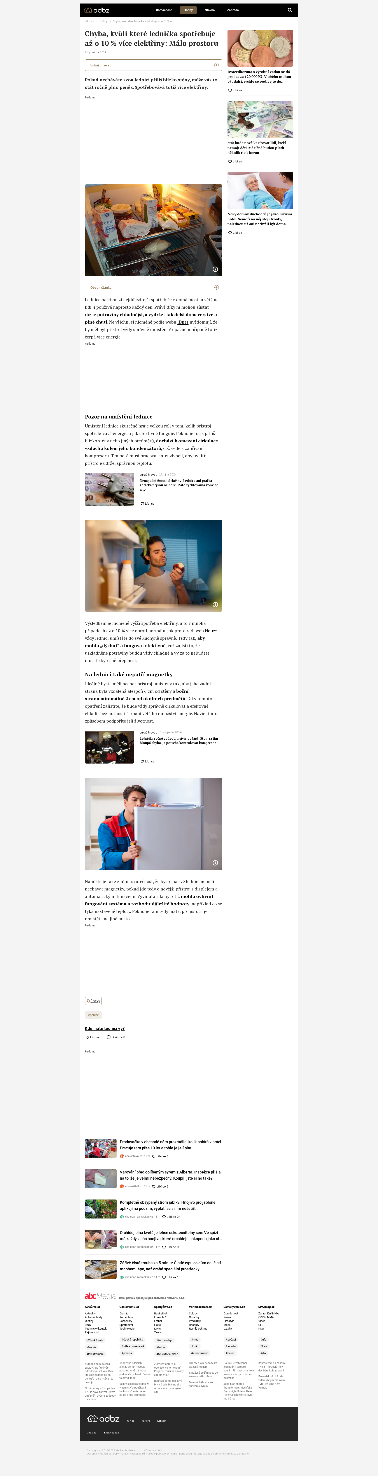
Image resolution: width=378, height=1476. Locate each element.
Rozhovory (125, 1321)
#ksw (264, 1346)
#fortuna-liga (164, 1340)
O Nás (130, 1420)
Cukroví (193, 1313)
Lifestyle (229, 1321)
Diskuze (118, 1037)
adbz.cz (89, 21)
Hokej (157, 1324)
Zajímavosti (92, 1332)
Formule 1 (160, 1317)
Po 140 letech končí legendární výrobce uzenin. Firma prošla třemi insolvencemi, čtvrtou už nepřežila (239, 1371)
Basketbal (160, 1313)
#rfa (263, 1353)
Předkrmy (195, 1321)
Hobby (188, 10)
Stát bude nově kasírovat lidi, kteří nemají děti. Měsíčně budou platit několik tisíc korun (257, 147)
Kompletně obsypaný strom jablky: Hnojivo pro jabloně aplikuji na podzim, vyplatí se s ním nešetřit (167, 1205)
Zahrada (233, 10)
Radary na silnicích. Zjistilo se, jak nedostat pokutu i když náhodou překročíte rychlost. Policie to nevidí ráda (134, 1371)
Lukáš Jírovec (100, 65)
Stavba (210, 10)
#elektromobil (95, 1354)
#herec (230, 1353)
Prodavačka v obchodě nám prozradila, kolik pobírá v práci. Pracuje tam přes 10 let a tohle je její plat (171, 1144)
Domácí (124, 1313)
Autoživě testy (93, 1317)
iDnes (183, 322)
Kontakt (161, 1420)
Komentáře (126, 1317)
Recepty (194, 1324)
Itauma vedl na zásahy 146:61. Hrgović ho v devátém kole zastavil (271, 1367)
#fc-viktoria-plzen (167, 1354)
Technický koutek (96, 1328)
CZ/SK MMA (266, 1317)
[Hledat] (289, 10)
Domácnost (164, 10)
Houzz (211, 631)
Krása (227, 1317)
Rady (88, 1324)
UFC (260, 1324)
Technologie (127, 1328)
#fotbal (160, 1347)
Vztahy (228, 1328)
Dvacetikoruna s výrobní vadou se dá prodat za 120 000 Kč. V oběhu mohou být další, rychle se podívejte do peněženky (259, 76)
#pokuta (127, 1353)
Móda (227, 1324)
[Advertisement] (153, 132)
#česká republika (132, 1339)
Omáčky (194, 1317)
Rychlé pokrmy (198, 1328)
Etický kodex (111, 1432)
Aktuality (90, 1313)
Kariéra (146, 1420)
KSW (261, 1328)
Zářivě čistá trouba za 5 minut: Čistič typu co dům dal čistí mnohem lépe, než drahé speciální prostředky (170, 1266)
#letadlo (231, 1346)
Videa (261, 1321)
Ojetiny (89, 1321)
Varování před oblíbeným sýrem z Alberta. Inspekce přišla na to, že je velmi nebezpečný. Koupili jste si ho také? (170, 1175)
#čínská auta (95, 1340)
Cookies (91, 1432)
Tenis (157, 1332)
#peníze (93, 1015)
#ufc (263, 1339)
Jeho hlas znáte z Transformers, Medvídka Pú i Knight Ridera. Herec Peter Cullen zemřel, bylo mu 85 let (238, 1391)
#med (194, 1339)
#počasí (231, 1339)
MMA (157, 1328)
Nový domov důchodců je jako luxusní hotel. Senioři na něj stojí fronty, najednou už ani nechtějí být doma (260, 219)
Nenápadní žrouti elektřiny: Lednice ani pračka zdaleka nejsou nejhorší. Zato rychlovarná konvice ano (179, 485)
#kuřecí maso (199, 1353)
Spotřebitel (126, 1324)
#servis (91, 1347)
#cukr (194, 1346)
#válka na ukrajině (133, 1346)
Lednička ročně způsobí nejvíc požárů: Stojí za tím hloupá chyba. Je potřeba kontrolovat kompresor (179, 740)
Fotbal (158, 1321)
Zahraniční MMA (268, 1313)
